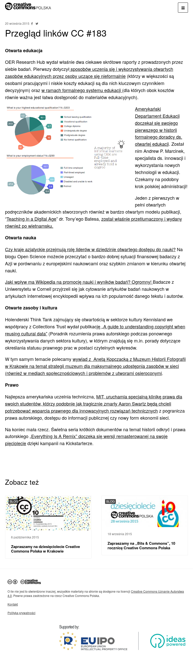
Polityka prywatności (21, 613)
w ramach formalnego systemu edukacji (81, 90)
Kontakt (13, 604)
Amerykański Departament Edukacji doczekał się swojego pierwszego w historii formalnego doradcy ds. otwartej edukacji (158, 126)
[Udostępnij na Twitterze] (36, 23)
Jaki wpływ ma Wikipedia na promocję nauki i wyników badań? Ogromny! (79, 281)
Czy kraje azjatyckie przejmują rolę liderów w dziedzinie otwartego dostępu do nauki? (90, 249)
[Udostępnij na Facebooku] (32, 23)
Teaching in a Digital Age (31, 218)
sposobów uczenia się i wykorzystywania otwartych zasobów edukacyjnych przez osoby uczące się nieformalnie (89, 72)
